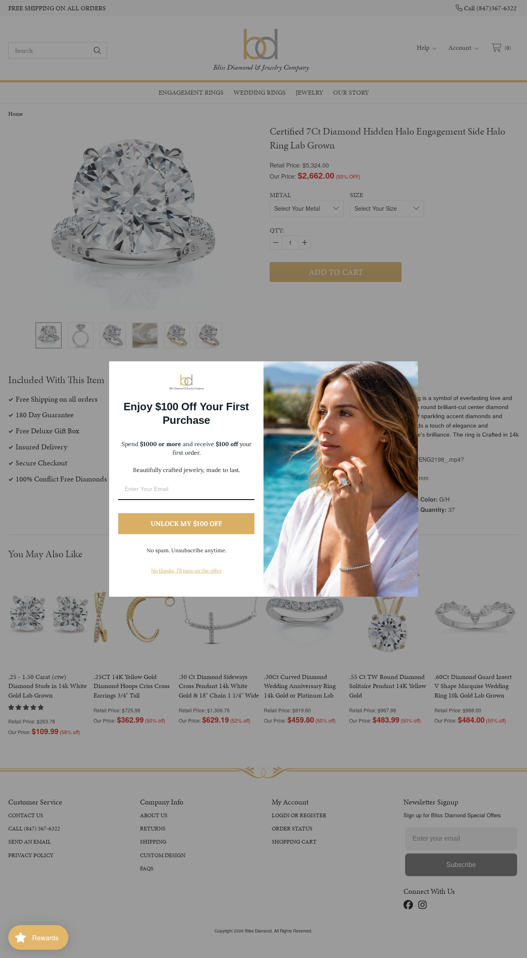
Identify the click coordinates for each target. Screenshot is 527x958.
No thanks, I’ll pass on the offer (186, 570)
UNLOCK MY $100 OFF (186, 523)
